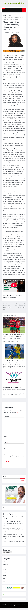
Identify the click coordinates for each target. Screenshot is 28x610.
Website (6, 448)
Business (5, 561)
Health (4, 569)
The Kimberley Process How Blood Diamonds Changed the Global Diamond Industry (13, 529)
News (4, 572)
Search (4, 476)
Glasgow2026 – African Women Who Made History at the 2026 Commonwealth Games (14, 389)
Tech (4, 581)
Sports (4, 578)
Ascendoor (19, 604)
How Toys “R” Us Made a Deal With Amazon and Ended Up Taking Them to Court (12, 523)
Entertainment (6, 564)
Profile (4, 575)
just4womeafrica (11, 297)
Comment (7, 416)
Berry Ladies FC (11, 295)
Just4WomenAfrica (14, 3)
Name (6, 436)
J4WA (17, 32)
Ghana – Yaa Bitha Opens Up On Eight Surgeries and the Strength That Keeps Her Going (13, 536)
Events (4, 567)
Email (6, 442)
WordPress (14, 605)
